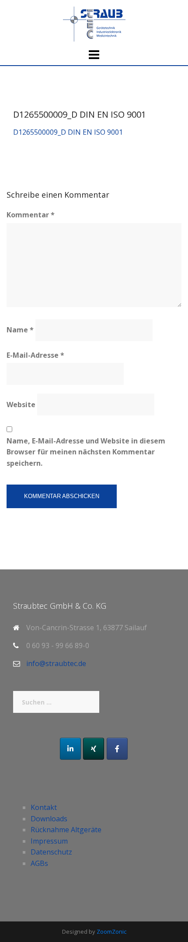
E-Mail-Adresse (35, 355)
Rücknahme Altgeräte (66, 829)
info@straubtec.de (56, 663)
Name (20, 330)
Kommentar (31, 215)
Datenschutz (51, 852)
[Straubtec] (94, 23)
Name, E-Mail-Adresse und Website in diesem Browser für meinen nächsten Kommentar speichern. (86, 452)
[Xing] (93, 749)
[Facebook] (117, 749)
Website (21, 404)
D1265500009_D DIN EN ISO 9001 (68, 132)
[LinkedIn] (70, 749)
